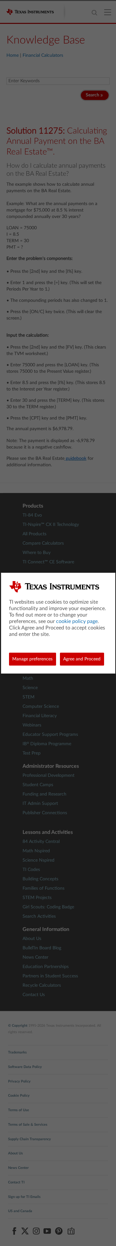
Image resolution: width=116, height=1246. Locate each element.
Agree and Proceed (82, 659)
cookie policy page (77, 621)
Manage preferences (32, 659)
